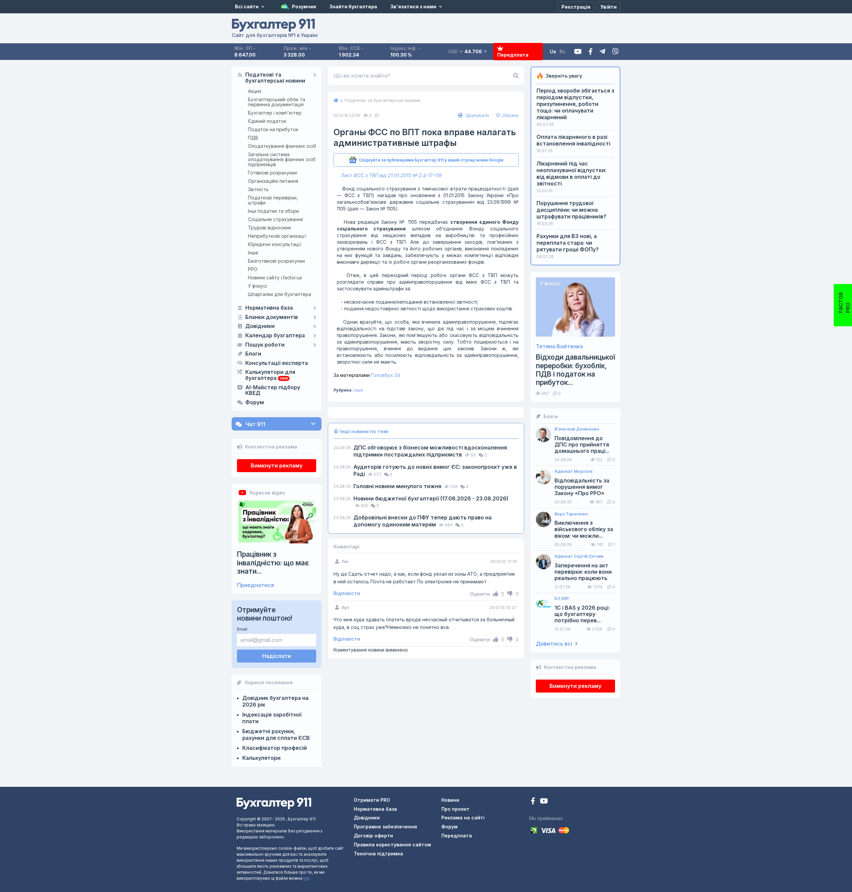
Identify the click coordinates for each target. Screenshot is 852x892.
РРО (253, 269)
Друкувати (476, 115)
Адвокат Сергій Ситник (578, 556)
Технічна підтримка (378, 853)
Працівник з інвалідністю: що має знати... (273, 562)
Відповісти (346, 593)
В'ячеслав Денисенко (576, 429)
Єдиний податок (267, 121)
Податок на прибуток (273, 129)
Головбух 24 (366, 375)
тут (306, 878)
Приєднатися (255, 585)
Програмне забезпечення (385, 826)
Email (242, 629)
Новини (450, 800)
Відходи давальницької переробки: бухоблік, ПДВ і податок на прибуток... (575, 370)
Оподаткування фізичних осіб (282, 146)
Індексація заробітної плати (272, 718)
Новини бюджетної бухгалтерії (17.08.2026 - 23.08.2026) (430, 498)
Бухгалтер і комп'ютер (275, 113)
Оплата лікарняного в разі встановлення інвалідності (573, 140)
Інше (253, 252)
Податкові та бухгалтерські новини (275, 78)
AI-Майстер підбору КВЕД (272, 391)
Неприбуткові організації (277, 236)
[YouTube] (543, 801)
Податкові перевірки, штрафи (273, 200)
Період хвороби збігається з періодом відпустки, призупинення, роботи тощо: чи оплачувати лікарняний (575, 104)
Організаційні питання (273, 181)
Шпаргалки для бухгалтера (279, 294)
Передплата (513, 55)
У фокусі (257, 286)
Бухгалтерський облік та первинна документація (276, 102)
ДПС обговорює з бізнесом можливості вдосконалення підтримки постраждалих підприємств (430, 451)
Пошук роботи (265, 345)
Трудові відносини (269, 227)
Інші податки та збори (273, 211)
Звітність (258, 189)
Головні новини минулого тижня (398, 486)
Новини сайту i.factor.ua (275, 277)
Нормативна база (269, 308)
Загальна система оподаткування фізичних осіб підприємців (282, 159)
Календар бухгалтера (275, 336)
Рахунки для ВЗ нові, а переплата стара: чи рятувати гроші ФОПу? (567, 243)
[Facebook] (590, 52)
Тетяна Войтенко (559, 346)
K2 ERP (561, 598)
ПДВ (253, 138)
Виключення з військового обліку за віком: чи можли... (583, 529)
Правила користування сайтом (392, 844)
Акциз (254, 91)
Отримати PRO (372, 800)
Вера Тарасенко (571, 514)
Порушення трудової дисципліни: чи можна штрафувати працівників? (571, 210)
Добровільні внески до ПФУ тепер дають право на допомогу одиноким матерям (422, 521)
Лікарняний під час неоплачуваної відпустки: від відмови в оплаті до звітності (571, 173)
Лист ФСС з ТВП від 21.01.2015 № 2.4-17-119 (391, 175)
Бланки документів (271, 317)
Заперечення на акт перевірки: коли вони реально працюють (583, 571)
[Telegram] (602, 52)
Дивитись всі (554, 644)
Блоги (253, 354)
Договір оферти (373, 835)
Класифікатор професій (274, 747)
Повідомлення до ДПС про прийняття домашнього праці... (581, 444)
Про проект (455, 809)
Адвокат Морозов (573, 471)
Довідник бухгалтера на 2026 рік (275, 701)
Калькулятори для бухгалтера (270, 375)
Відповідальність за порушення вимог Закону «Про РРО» (581, 486)
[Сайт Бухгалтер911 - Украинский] (274, 803)
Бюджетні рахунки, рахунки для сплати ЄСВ (276, 734)
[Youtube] (577, 52)
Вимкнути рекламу (277, 465)
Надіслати (276, 656)
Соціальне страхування (275, 219)
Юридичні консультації (274, 244)
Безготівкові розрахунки (276, 261)
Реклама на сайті (463, 817)
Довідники (260, 326)
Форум (254, 403)
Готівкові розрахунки (272, 172)
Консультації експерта (276, 363)
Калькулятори (261, 757)
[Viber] (615, 52)
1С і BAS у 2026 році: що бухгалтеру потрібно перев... (582, 614)
